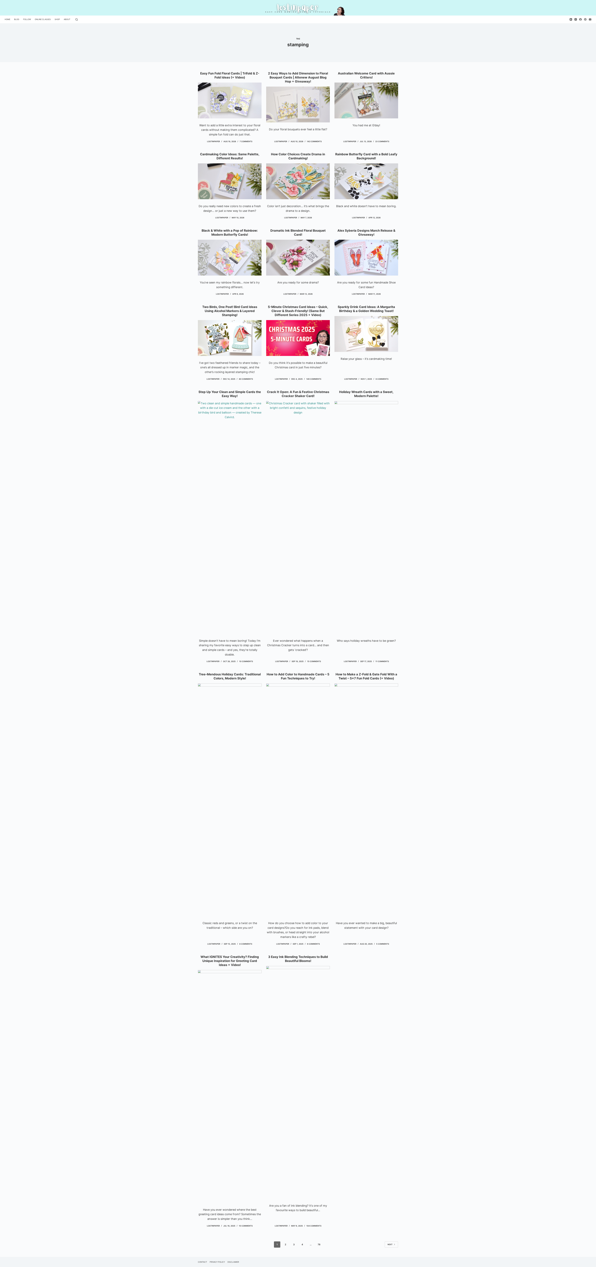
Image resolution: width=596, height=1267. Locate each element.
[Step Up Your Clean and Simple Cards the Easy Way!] (230, 517)
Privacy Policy (217, 1262)
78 (319, 1244)
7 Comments (246, 141)
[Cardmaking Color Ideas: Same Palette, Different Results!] (230, 181)
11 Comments (382, 661)
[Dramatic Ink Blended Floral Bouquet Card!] (298, 258)
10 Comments (246, 661)
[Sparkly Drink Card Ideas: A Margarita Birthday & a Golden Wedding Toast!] (366, 334)
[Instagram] (575, 19)
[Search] (76, 19)
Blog (16, 19)
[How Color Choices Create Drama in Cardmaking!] (298, 181)
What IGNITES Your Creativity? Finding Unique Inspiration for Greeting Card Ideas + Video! (230, 961)
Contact (202, 1262)
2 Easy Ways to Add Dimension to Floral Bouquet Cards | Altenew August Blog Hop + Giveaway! (298, 77)
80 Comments (246, 379)
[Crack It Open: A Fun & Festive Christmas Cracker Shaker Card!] (298, 517)
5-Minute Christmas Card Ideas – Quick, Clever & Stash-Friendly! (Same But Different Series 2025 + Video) (298, 311)
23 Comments (382, 141)
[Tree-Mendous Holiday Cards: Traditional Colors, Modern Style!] (230, 799)
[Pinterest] (585, 19)
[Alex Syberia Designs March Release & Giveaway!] (366, 258)
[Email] (590, 19)
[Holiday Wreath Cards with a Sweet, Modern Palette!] (366, 517)
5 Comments (382, 944)
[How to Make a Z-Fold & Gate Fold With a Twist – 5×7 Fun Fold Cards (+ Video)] (366, 799)
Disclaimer (233, 1262)
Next (390, 1244)
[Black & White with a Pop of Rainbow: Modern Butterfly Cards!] (230, 258)
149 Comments (313, 379)
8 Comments (245, 944)
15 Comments (314, 661)
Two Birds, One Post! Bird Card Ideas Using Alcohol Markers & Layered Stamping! (229, 311)
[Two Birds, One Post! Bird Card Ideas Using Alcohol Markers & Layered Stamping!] (230, 338)
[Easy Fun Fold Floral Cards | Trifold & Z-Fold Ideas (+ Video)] (230, 100)
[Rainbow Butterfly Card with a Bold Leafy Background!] (366, 181)
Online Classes (43, 19)
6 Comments (382, 379)
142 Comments (314, 141)
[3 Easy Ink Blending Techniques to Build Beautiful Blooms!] (298, 1082)
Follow (27, 19)
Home (7, 19)
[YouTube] (571, 19)
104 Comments (313, 1226)
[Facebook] (580, 19)
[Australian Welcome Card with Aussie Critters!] (366, 100)
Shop (57, 19)
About (67, 19)
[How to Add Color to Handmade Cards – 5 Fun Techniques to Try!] (298, 799)
